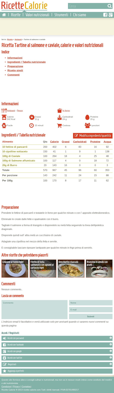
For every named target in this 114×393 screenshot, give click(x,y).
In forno (66, 110)
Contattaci (26, 386)
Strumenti (61, 15)
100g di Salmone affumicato (18, 160)
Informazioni (14, 57)
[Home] (4, 15)
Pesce (20, 110)
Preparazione (15, 66)
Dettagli (15, 269)
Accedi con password (15, 338)
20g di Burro (9, 165)
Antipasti (18, 39)
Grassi (65, 141)
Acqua (107, 141)
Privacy (16, 386)
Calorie (54, 141)
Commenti (13, 74)
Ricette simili (15, 70)
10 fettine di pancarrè (14, 146)
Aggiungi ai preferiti (16, 371)
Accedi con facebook (15, 344)
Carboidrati (80, 141)
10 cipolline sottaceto (14, 151)
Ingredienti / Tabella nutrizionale (26, 62)
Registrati (12, 364)
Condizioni (6, 386)
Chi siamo (79, 15)
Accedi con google (14, 351)
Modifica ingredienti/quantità (95, 135)
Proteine (95, 141)
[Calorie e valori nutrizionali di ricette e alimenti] (24, 6)
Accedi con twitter (14, 358)
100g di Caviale (11, 156)
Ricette (15, 15)
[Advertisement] (57, 26)
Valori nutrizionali (37, 15)
